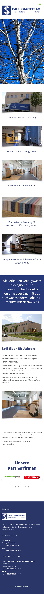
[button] (1, 480)
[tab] (16, 487)
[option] (11, 477)
